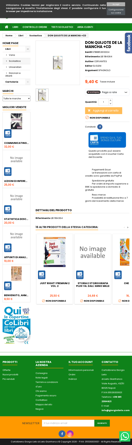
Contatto (110, 362)
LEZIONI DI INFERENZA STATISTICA (16, 181)
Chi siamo (41, 391)
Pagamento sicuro (46, 395)
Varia (12, 55)
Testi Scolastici (62, 27)
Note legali (42, 377)
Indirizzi (73, 379)
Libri (15, 27)
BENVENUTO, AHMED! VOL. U (16, 295)
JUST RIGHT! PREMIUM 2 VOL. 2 (55, 285)
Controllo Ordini (35, 27)
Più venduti (9, 379)
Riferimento (92, 56)
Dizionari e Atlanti (13, 74)
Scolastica (15, 61)
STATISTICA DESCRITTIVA (16, 219)
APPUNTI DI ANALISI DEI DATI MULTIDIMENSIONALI (16, 257)
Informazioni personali (81, 370)
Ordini (72, 374)
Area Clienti (85, 27)
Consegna (41, 373)
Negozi (39, 409)
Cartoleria (11, 81)
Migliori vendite (14, 107)
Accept (116, 4)
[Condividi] (99, 126)
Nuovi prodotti (10, 374)
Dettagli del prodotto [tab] (54, 210)
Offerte (6, 370)
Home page (10, 43)
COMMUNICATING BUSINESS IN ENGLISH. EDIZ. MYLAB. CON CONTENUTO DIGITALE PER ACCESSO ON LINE (16, 143)
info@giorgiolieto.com (116, 410)
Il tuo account (81, 362)
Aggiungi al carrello (103, 111)
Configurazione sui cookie (115, 11)
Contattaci (41, 400)
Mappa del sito (44, 404)
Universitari (15, 67)
